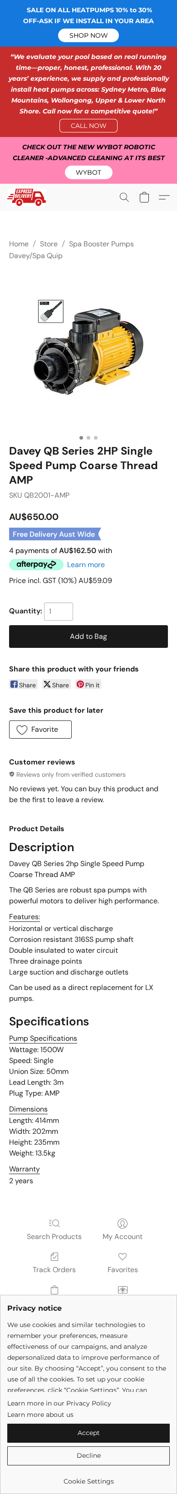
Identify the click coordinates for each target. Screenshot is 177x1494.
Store (49, 244)
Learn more (86, 564)
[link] (88, 1478)
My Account (123, 1236)
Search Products (54, 1236)
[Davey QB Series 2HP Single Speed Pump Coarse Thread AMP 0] (88, 350)
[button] (88, 35)
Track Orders (54, 1269)
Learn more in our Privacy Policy (59, 1403)
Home (19, 244)
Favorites (123, 1269)
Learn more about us (40, 1415)
